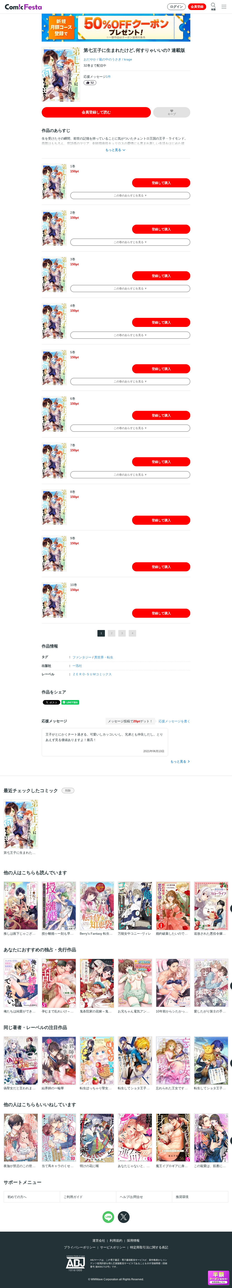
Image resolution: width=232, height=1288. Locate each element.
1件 (108, 76)
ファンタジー (82, 657)
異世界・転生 (103, 657)
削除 (68, 790)
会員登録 (197, 6)
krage (128, 59)
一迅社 (77, 666)
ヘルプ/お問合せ (131, 1197)
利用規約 (116, 1240)
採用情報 (133, 1240)
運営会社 (98, 1240)
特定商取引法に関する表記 (149, 1247)
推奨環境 (182, 1197)
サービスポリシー (113, 1247)
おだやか (90, 59)
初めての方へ (17, 1197)
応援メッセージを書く (174, 721)
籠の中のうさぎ (110, 59)
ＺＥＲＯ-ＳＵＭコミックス (92, 674)
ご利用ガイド (73, 1197)
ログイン (176, 6)
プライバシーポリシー (80, 1247)
